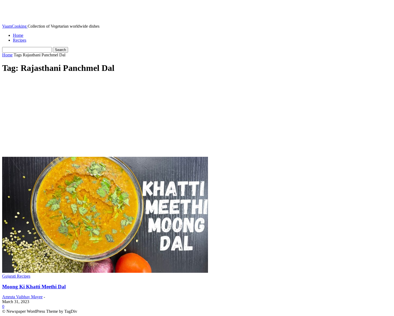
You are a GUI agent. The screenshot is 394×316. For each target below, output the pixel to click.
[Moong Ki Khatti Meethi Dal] (105, 271)
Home (18, 35)
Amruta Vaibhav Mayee (22, 297)
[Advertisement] (197, 116)
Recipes (19, 40)
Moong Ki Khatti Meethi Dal (34, 286)
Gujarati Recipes (16, 276)
